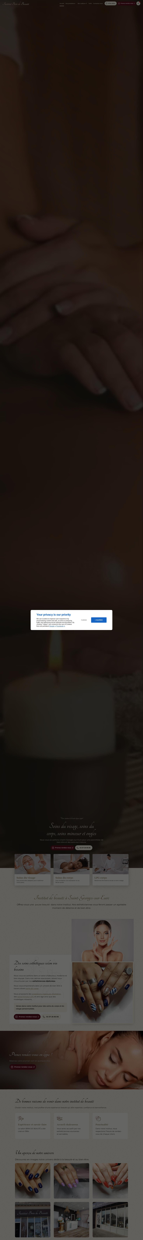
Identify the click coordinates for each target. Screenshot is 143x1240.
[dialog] (71, 620)
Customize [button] (84, 620)
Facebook (59, 626)
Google (51, 626)
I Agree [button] (99, 620)
